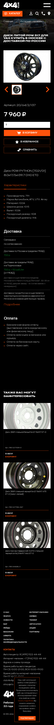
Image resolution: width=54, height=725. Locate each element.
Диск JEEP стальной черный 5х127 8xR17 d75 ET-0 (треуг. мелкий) (25, 493)
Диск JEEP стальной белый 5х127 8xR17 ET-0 (25, 432)
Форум (7, 616)
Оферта (7, 636)
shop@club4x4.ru (12, 684)
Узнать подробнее (25, 701)
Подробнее (12, 304)
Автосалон (35, 624)
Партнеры (34, 632)
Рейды (6, 628)
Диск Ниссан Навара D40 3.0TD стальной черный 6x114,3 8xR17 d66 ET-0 (24, 552)
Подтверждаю (27, 718)
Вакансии (8, 632)
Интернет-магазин (31, 21)
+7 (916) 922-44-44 (35, 659)
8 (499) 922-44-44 (30, 655)
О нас (6, 612)
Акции (32, 628)
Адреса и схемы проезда (16, 662)
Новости (8, 620)
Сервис (33, 616)
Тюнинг (33, 620)
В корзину (10, 457)
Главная (8, 21)
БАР (5, 624)
